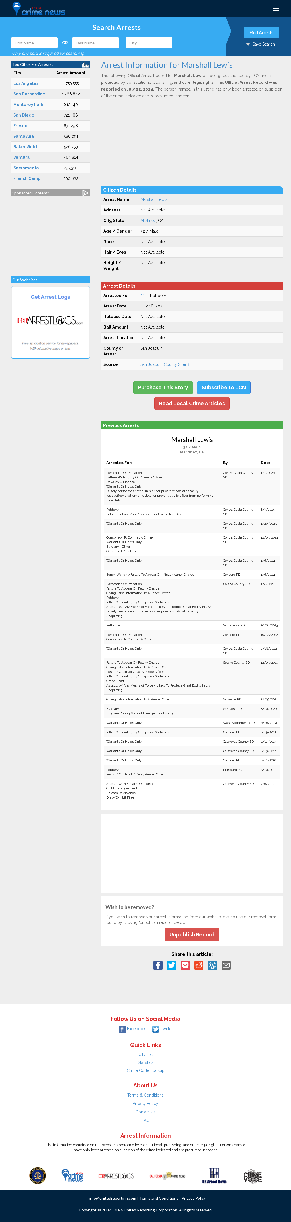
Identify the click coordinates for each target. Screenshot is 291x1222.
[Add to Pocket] (185, 964)
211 (143, 295)
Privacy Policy (145, 1103)
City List (145, 1054)
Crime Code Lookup (146, 1070)
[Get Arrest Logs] (116, 1175)
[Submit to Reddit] (198, 964)
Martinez (148, 220)
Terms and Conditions (158, 1198)
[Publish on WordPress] (212, 964)
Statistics (145, 1062)
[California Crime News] (167, 1175)
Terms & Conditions (145, 1095)
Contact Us (146, 1112)
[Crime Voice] (252, 1175)
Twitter (167, 1029)
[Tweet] (171, 964)
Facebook (136, 1029)
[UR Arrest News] (214, 1175)
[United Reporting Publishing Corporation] (37, 1175)
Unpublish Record (192, 935)
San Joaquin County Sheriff (165, 364)
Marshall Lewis (153, 199)
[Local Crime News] (72, 1175)
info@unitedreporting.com (112, 1198)
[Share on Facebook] (158, 964)
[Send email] (226, 964)
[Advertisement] (50, 233)
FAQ (145, 1120)
